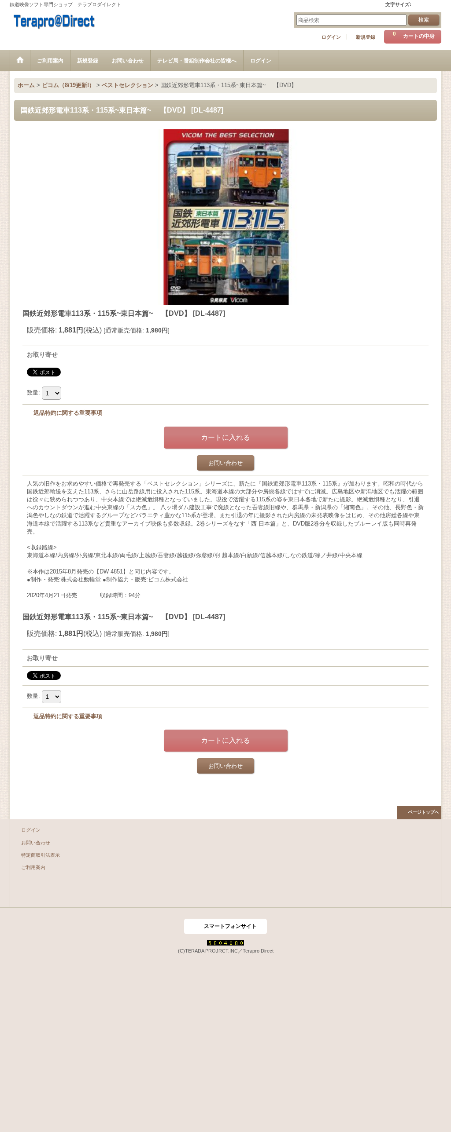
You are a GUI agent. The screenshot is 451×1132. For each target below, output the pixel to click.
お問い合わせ (225, 463)
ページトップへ (423, 812)
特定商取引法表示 (40, 855)
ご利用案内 (33, 867)
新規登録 (365, 37)
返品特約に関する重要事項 (67, 412)
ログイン (331, 37)
